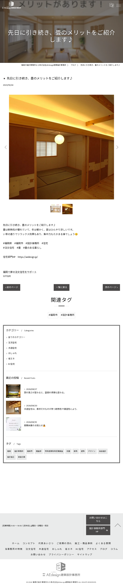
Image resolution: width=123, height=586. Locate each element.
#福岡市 (53, 315)
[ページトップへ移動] (118, 525)
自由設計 (102, 451)
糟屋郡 (38, 451)
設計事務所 (18, 451)
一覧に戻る (61, 287)
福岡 (9, 451)
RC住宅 (11, 364)
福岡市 (29, 451)
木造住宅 (12, 348)
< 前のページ (11, 287)
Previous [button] (6, 147)
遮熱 (83, 451)
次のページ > (111, 287)
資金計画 (21, 457)
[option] (61, 147)
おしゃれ (12, 353)
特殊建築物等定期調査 (54, 451)
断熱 (75, 451)
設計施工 (10, 457)
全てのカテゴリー (16, 337)
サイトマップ (85, 555)
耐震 (68, 451)
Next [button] (117, 147)
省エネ (11, 358)
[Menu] (118, 5)
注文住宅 (7, 276)
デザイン (91, 451)
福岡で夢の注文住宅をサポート (20, 272)
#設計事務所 (67, 315)
